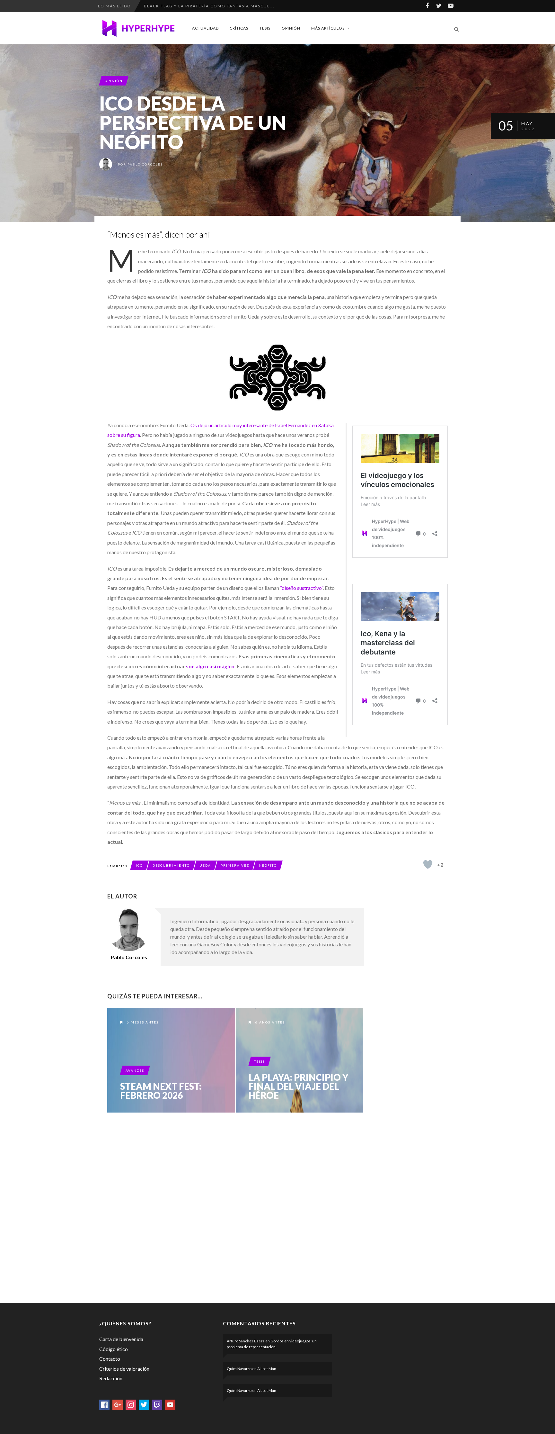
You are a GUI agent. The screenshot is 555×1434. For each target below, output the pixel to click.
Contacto (109, 1359)
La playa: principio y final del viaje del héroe (298, 1086)
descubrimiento (171, 865)
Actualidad (205, 28)
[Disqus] (235, 1206)
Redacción (110, 1378)
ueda (205, 865)
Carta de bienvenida (121, 1339)
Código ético (113, 1349)
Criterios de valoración (124, 1369)
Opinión (291, 28)
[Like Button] (428, 864)
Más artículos (328, 28)
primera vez (235, 865)
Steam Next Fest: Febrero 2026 (160, 1091)
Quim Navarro (239, 1368)
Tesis (265, 28)
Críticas (239, 28)
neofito (268, 865)
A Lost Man (266, 1368)
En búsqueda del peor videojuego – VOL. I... (201, 6)
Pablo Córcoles (145, 164)
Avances (135, 1070)
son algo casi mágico (209, 666)
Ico (139, 865)
